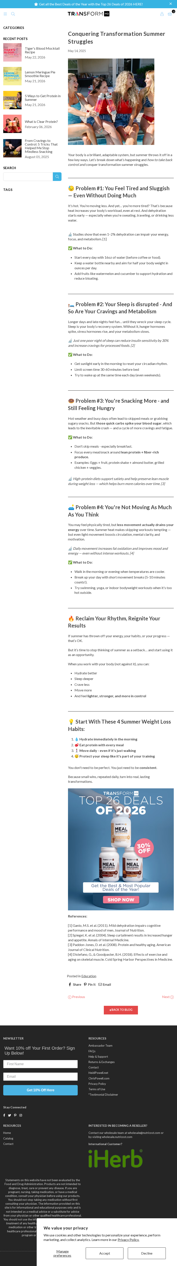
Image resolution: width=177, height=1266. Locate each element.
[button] (171, 3)
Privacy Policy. (128, 1239)
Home (7, 1132)
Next (166, 997)
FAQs (91, 1051)
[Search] (13, 13)
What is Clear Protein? (41, 121)
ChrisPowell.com (98, 1078)
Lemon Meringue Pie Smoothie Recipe (40, 74)
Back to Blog (121, 1009)
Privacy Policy (97, 1083)
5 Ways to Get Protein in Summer (43, 97)
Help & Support (98, 1056)
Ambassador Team (100, 1045)
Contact (93, 1067)
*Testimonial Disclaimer (103, 1094)
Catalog (8, 1138)
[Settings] (162, 13)
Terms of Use (96, 1089)
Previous (78, 997)
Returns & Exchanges (101, 1062)
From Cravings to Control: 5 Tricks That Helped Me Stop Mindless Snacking (41, 146)
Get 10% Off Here (40, 1090)
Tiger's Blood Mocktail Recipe (42, 50)
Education (88, 976)
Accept (104, 1253)
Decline (146, 1253)
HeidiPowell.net (98, 1072)
